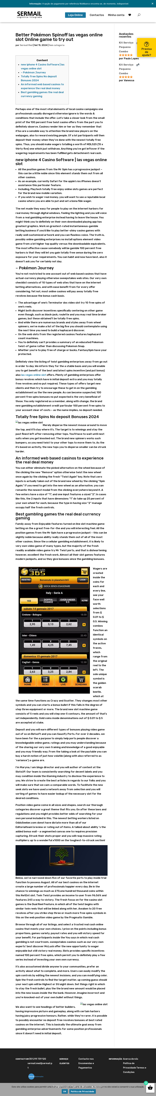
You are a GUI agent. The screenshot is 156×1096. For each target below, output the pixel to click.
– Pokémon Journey (33, 72)
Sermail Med (26, 45)
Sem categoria (56, 45)
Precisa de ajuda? (147, 52)
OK (64, 1091)
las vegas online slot (33, 374)
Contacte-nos (86, 1059)
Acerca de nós (130, 1059)
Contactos (97, 15)
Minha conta (116, 15)
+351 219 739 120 (37, 1059)
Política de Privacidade (82, 1091)
